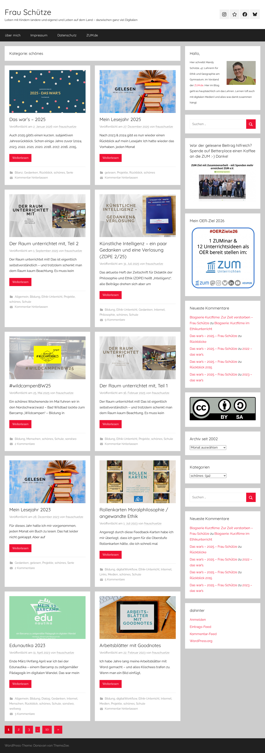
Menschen (33, 439)
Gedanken (31, 172)
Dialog (46, 698)
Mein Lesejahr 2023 (30, 509)
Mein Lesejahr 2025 (120, 119)
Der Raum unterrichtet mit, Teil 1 (134, 386)
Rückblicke (198, 342)
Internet (159, 309)
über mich (13, 35)
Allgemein (22, 296)
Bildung (35, 296)
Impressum (39, 35)
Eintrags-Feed (200, 627)
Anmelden (198, 619)
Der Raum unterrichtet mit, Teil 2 (44, 243)
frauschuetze (67, 126)
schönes (59, 172)
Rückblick (45, 172)
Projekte (122, 172)
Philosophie (107, 314)
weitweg (15, 708)
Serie (69, 172)
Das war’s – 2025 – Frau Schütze (213, 336)
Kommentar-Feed (203, 634)
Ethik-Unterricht (52, 296)
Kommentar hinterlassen (31, 177)
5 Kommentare (115, 579)
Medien (113, 574)
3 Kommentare (25, 714)
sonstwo (70, 439)
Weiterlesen (20, 158)
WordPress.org (201, 641)
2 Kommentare (25, 444)
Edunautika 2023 (27, 645)
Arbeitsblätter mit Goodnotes (130, 645)
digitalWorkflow (126, 569)
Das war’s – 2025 (27, 119)
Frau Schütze (28, 12)
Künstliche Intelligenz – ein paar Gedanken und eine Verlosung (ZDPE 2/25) (133, 250)
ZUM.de (92, 35)
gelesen (110, 172)
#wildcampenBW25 (30, 386)
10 (47, 729)
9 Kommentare (115, 319)
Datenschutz (66, 35)
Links (103, 574)
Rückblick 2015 (201, 367)
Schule (26, 301)
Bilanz (19, 172)
